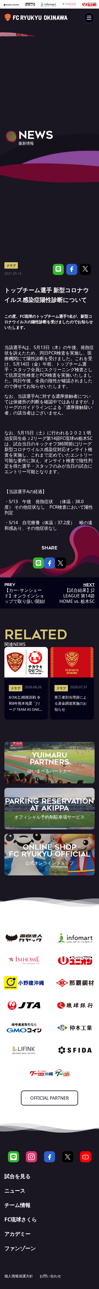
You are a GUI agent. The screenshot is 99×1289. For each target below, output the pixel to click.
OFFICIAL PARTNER (49, 1098)
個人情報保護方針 (18, 1275)
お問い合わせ (50, 1275)
